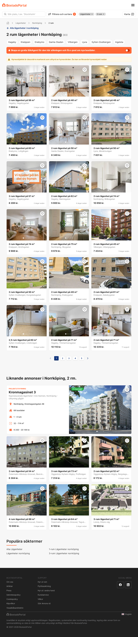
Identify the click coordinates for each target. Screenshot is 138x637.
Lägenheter (21, 23)
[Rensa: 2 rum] (104, 14)
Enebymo (39, 42)
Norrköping (37, 23)
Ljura (84, 42)
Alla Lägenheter (14, 549)
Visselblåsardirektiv (14, 608)
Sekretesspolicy (13, 595)
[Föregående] (50, 358)
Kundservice (43, 595)
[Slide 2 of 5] (25, 94)
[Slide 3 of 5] (26, 94)
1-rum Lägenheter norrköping (64, 549)
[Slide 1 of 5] (23, 94)
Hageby (12, 42)
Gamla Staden (56, 42)
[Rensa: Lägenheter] (92, 14)
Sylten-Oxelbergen (101, 42)
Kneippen (25, 42)
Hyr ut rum (42, 582)
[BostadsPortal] (14, 5)
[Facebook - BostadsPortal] (120, 584)
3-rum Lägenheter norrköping (64, 553)
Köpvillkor (10, 603)
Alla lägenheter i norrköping (24, 28)
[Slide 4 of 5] (28, 94)
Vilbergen (72, 42)
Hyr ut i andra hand (46, 590)
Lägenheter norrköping (18, 553)
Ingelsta (119, 42)
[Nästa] (88, 358)
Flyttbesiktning (44, 586)
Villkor (40, 599)
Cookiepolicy (12, 599)
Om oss (9, 582)
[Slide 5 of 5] (30, 94)
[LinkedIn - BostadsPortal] (128, 584)
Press (8, 590)
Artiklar (9, 586)
